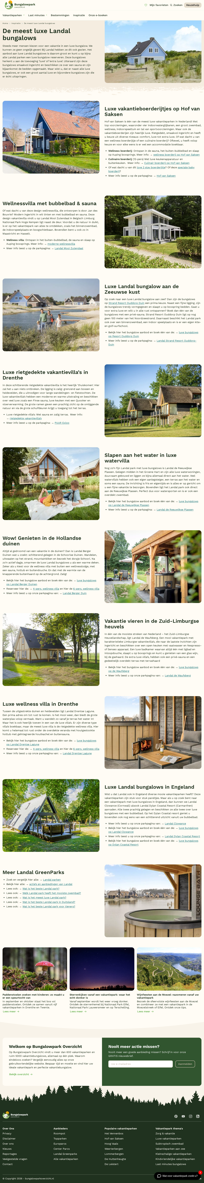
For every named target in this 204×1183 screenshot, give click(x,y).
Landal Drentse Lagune (77, 753)
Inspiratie (15, 23)
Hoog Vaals (111, 1143)
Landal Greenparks (65, 1153)
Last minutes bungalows (171, 1164)
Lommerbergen (114, 1153)
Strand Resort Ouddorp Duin (126, 303)
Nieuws (7, 1148)
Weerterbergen (114, 1148)
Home (5, 23)
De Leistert (111, 1164)
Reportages (10, 1153)
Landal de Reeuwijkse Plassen (175, 509)
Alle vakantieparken (66, 1159)
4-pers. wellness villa (46, 588)
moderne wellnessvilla (61, 243)
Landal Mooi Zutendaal (69, 248)
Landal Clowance (175, 823)
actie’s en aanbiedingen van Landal (50, 884)
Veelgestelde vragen (15, 1159)
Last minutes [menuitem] (36, 15)
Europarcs (60, 1143)
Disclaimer (9, 1138)
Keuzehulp (192, 5)
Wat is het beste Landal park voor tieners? (48, 906)
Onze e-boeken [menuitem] (98, 15)
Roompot (59, 1133)
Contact (8, 1164)
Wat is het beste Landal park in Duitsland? (48, 902)
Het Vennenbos (114, 1133)
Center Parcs (62, 1148)
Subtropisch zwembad (169, 1143)
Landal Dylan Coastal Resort (182, 836)
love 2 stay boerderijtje (151, 167)
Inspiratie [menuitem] (79, 15)
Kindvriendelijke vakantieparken (175, 1159)
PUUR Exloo (62, 422)
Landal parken (52, 879)
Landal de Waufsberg (178, 675)
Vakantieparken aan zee (170, 1148)
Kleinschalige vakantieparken (174, 1153)
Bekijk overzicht (19, 1074)
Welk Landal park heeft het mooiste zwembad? (51, 893)
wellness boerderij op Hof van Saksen (176, 154)
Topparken (60, 1138)
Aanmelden (185, 1063)
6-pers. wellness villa (86, 588)
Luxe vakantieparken (168, 1138)
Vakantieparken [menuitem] (12, 15)
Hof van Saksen (166, 175)
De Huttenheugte (115, 1159)
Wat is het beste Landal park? (40, 888)
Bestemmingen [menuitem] (60, 15)
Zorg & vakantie (165, 1133)
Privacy (7, 1133)
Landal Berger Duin (75, 593)
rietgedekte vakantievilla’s (26, 418)
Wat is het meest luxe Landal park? (44, 897)
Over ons (8, 1143)
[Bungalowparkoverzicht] (20, 4)
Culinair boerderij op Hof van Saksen (166, 162)
